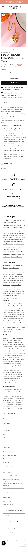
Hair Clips (5, 276)
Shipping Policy (7, 466)
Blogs (4, 434)
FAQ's (4, 441)
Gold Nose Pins (16, 285)
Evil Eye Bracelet (14, 268)
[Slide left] (10, 50)
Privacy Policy (7, 452)
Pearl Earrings (14, 276)
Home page (6, 423)
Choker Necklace (17, 265)
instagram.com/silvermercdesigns (13, 488)
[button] (3, 7)
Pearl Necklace (7, 272)
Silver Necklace (14, 295)
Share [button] (4, 168)
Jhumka (5, 268)
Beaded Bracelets (8, 287)
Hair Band (20, 274)
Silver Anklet (12, 289)
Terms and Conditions (9, 459)
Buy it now (14, 83)
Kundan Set (20, 293)
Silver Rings (16, 272)
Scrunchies (6, 270)
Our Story (6, 427)
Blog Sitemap (7, 501)
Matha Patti (12, 278)
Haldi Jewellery (11, 293)
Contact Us (6, 430)
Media (5, 437)
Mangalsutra (6, 265)
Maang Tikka (12, 274)
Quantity (3, 69)
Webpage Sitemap (8, 497)
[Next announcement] (25, 2)
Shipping (9, 66)
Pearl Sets (6, 295)
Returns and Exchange (9, 455)
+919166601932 (14, 479)
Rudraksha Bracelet (15, 291)
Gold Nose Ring (14, 280)
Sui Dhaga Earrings (14, 282)
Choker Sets (6, 285)
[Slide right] (17, 50)
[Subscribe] (23, 515)
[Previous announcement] (3, 2)
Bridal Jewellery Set (17, 270)
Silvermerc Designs (11, 540)
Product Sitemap (8, 504)
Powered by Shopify (21, 540)
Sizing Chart (6, 462)
